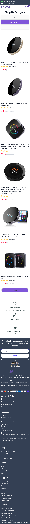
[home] (7, 6)
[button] (18, 6)
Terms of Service (20, 359)
